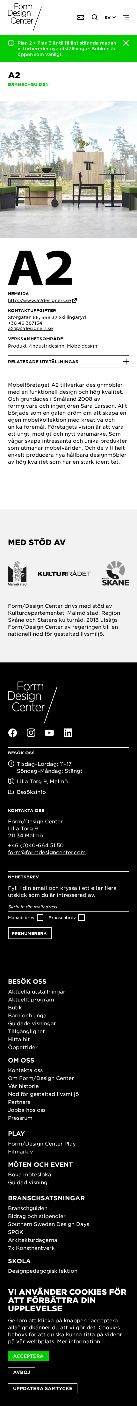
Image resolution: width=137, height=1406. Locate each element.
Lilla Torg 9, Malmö (42, 781)
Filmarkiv (20, 1151)
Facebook (12, 732)
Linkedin (67, 732)
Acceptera (28, 1356)
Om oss (21, 1060)
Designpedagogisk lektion (42, 1270)
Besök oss (27, 981)
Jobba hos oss (27, 1109)
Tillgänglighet (26, 1031)
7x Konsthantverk (31, 1247)
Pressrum (20, 1117)
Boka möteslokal (30, 1174)
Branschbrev (62, 917)
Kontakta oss (25, 1070)
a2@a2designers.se (30, 328)
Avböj (21, 1372)
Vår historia (23, 1086)
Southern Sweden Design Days (48, 1224)
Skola (19, 1260)
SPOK (15, 1232)
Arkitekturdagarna (32, 1239)
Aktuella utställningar (36, 991)
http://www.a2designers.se (39, 300)
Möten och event (40, 1164)
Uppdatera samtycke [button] (42, 1388)
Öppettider (23, 1047)
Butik (15, 1007)
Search (95, 17)
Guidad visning (27, 1182)
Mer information (78, 1341)
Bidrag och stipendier (37, 1216)
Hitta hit (19, 1039)
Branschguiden (27, 1208)
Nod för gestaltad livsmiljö (43, 1094)
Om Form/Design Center (41, 1078)
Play (16, 1133)
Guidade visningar (32, 1023)
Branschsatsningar (46, 1198)
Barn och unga (27, 1015)
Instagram (30, 732)
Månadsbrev (21, 917)
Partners (19, 1101)
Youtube (49, 733)
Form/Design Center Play (42, 1143)
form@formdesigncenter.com (47, 852)
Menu (126, 17)
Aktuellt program (31, 999)
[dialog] (68, 1340)
